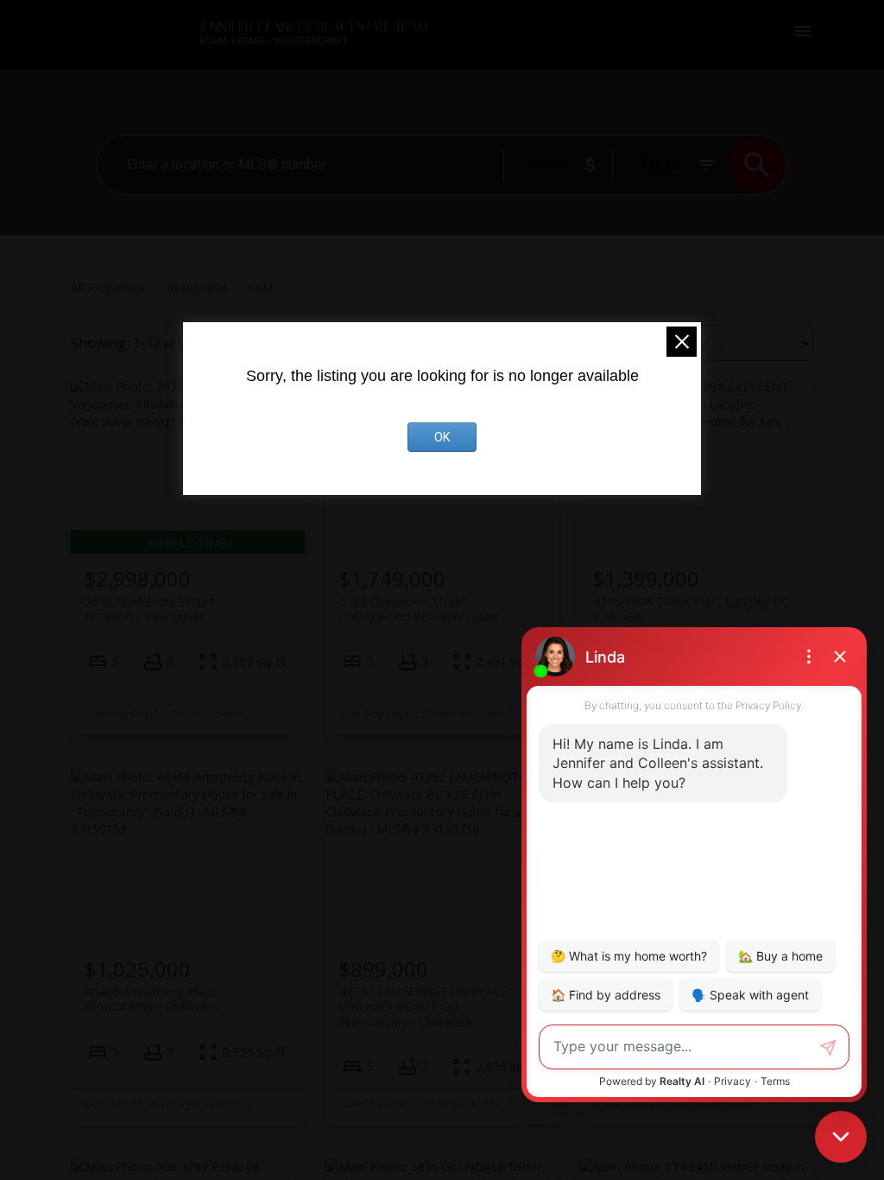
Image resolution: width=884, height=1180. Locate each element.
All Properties (108, 287)
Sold (261, 287)
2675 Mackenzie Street (149, 609)
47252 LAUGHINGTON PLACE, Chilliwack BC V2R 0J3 (425, 1006)
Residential (197, 287)
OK (442, 437)
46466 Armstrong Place (151, 998)
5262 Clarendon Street (419, 609)
